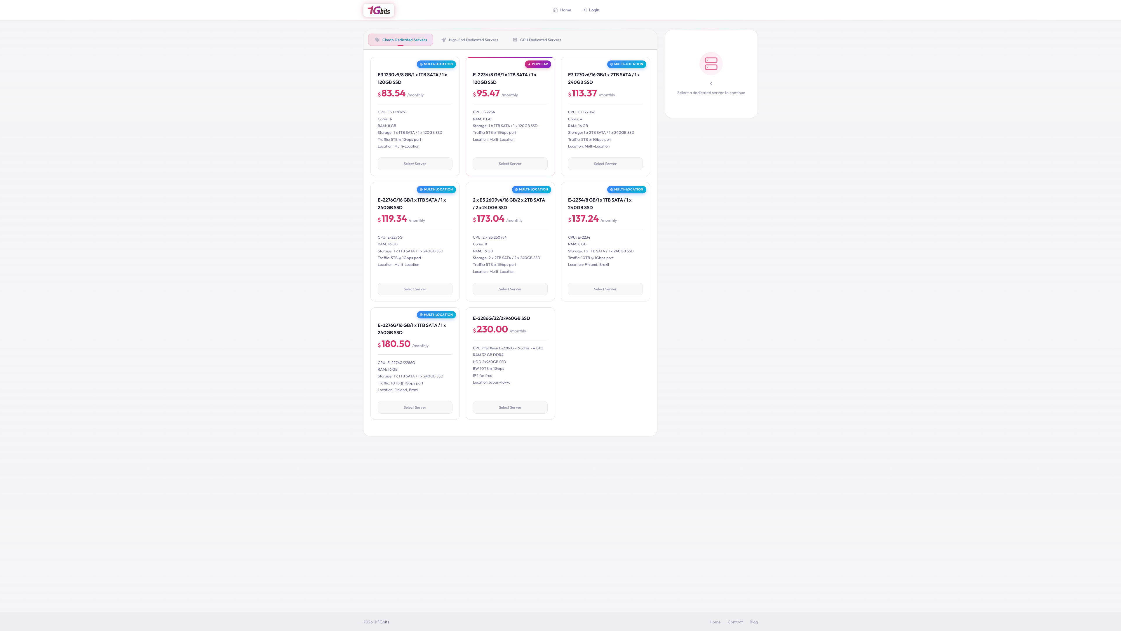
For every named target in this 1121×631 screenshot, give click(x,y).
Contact (735, 622)
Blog (754, 622)
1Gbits (383, 622)
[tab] (400, 40)
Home (715, 622)
